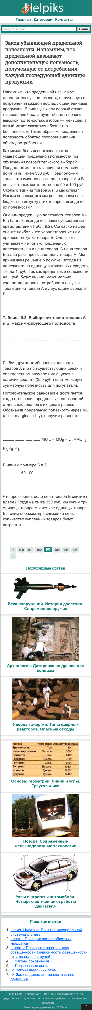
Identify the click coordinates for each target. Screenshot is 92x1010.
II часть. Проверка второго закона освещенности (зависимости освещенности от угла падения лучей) (49, 952)
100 (21, 550)
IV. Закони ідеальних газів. (33, 970)
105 (66, 550)
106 (74, 550)
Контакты (64, 19)
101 (30, 550)
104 (57, 550)
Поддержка (47, 1002)
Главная (23, 19)
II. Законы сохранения (29, 961)
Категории (43, 19)
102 (39, 550)
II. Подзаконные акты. (29, 966)
